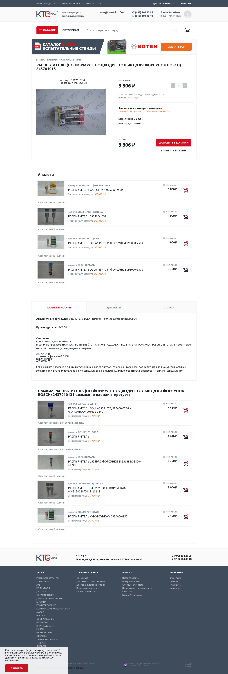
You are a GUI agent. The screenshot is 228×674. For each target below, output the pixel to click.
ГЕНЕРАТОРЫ (43, 588)
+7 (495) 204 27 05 (142, 12)
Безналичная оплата (86, 588)
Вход (163, 16)
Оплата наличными (86, 591)
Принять (17, 668)
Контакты (175, 588)
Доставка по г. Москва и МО (90, 581)
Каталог (40, 60)
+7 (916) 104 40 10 (142, 16)
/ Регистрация (135, 595)
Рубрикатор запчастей (47, 578)
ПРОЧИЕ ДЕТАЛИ (45, 626)
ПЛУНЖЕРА (42, 622)
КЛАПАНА (41, 602)
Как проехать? (99, 3)
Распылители (52, 60)
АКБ (38, 585)
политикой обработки (41, 655)
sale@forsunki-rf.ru (112, 12)
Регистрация (175, 16)
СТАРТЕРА (41, 636)
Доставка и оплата (163, 3)
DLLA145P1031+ (137, 111)
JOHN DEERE (42, 581)
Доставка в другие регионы (90, 585)
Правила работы (130, 578)
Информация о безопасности (137, 588)
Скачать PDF (176, 46)
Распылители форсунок (71, 60)
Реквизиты (175, 585)
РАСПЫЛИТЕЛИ (44, 632)
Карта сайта (128, 591)
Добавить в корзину (173, 142)
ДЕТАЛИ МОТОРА (45, 595)
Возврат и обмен (131, 581)
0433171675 (123, 111)
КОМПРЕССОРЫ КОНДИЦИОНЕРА (53, 608)
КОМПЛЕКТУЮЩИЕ (46, 605)
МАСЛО (40, 612)
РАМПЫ (40, 629)
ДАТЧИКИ (41, 591)
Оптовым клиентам (132, 585)
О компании (185, 3)
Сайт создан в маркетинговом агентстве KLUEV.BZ (144, 664)
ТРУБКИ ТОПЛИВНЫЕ (47, 639)
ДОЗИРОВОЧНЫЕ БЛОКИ (49, 598)
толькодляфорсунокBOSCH (157, 111)
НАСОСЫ (40, 615)
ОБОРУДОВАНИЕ (45, 619)
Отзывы (174, 581)
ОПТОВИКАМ (70, 30)
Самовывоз (82, 578)
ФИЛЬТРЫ (41, 646)
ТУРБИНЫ (41, 643)
